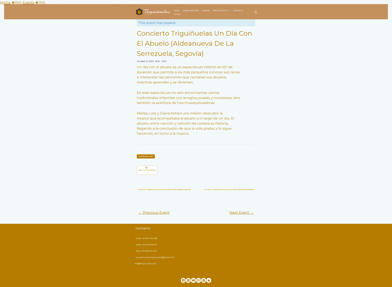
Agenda (206, 11)
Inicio (176, 11)
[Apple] (208, 280)
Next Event (241, 212)
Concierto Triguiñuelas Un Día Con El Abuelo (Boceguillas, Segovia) (164, 189)
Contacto (238, 11)
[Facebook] (183, 280)
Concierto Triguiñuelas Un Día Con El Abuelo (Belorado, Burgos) (229, 189)
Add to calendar (147, 170)
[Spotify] (203, 280)
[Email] (198, 280)
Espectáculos (220, 11)
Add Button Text (146, 156)
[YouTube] (193, 280)
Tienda (177, 14)
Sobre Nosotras (191, 11)
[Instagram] (188, 280)
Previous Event (154, 212)
